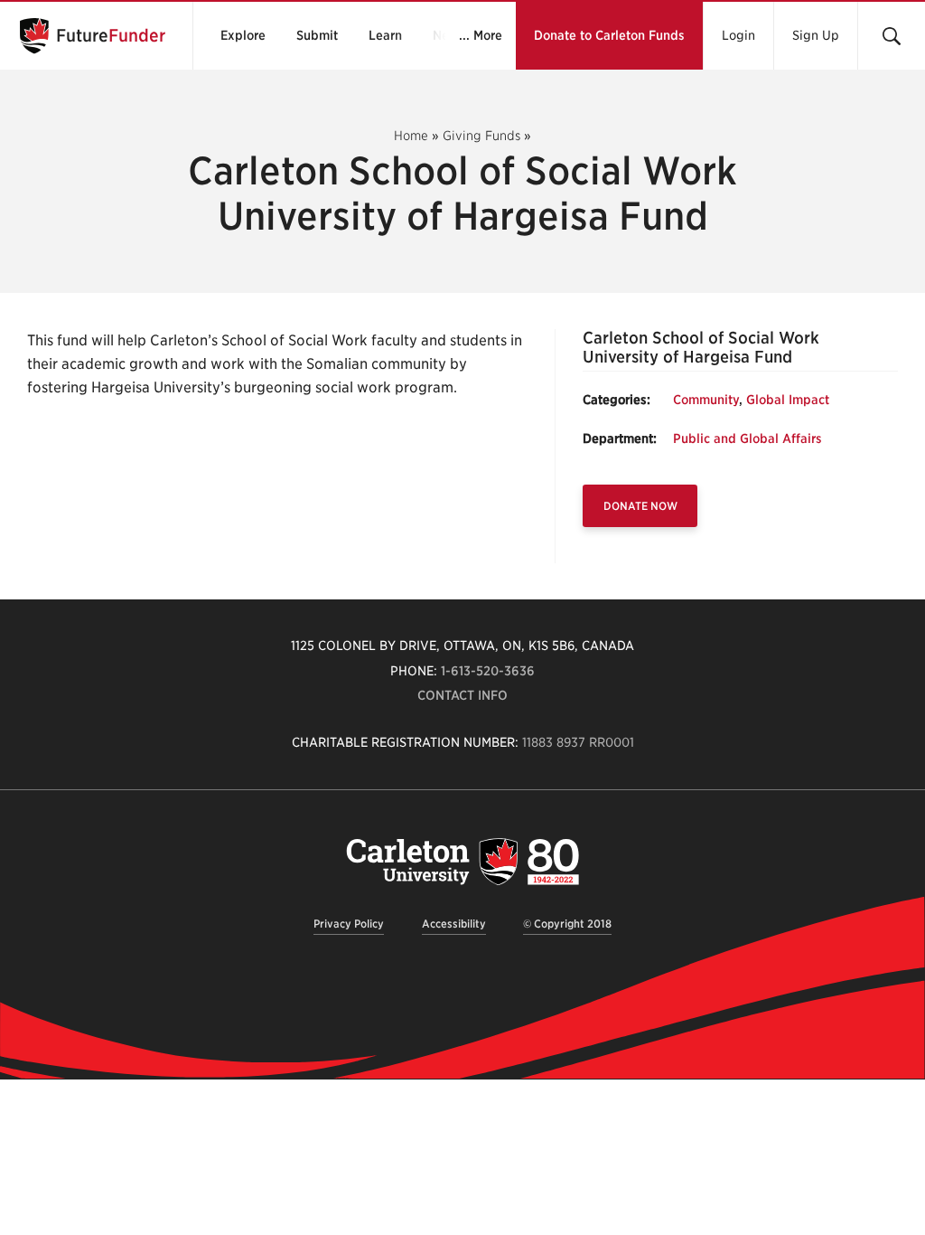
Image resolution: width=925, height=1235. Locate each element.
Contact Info (462, 695)
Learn (385, 35)
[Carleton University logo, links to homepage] (462, 861)
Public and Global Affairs (747, 438)
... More (480, 35)
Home (411, 135)
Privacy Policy (348, 923)
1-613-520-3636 (488, 671)
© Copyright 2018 (567, 923)
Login (738, 35)
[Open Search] (891, 36)
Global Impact (787, 399)
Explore (243, 35)
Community (706, 399)
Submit (317, 35)
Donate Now (640, 506)
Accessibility (454, 923)
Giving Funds (481, 135)
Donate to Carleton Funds (609, 35)
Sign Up (815, 35)
